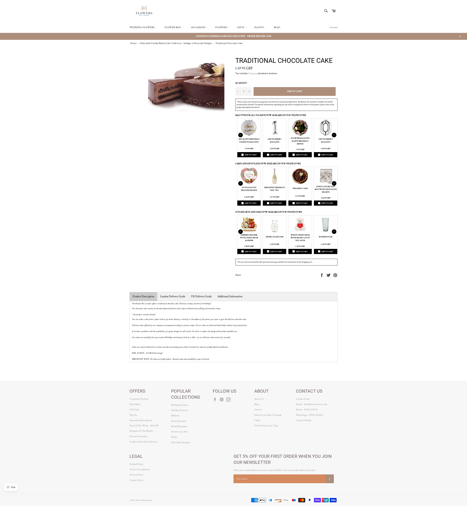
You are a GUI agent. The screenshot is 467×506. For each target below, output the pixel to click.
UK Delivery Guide (201, 296)
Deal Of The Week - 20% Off (144, 425)
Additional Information (229, 296)
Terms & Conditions (140, 469)
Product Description (143, 296)
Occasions (198, 27)
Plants (259, 27)
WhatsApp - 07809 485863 (309, 415)
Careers (258, 409)
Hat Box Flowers (179, 410)
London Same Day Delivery (143, 441)
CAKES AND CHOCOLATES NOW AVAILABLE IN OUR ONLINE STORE (268, 163)
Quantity (241, 83)
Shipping (252, 73)
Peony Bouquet (178, 421)
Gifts (241, 27)
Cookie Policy (136, 480)
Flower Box (173, 27)
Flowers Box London (144, 500)
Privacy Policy (137, 474)
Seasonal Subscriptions (141, 420)
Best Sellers (135, 404)
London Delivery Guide (172, 296)
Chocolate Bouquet (180, 442)
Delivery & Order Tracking (267, 415)
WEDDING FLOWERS (142, 27)
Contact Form (303, 399)
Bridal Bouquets (179, 426)
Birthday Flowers (179, 405)
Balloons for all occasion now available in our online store (270, 115)
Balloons (175, 415)
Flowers (221, 27)
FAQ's (257, 420)
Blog (277, 27)
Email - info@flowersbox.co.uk (311, 404)
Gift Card (134, 409)
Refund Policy (136, 464)
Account (333, 27)
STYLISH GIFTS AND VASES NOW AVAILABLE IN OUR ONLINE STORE (268, 212)
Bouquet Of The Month (141, 431)
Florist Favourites (138, 436)
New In (133, 415)
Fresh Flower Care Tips (266, 425)
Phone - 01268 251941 (307, 409)
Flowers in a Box (179, 431)
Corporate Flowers (139, 399)
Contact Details (303, 420)
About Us (259, 399)
